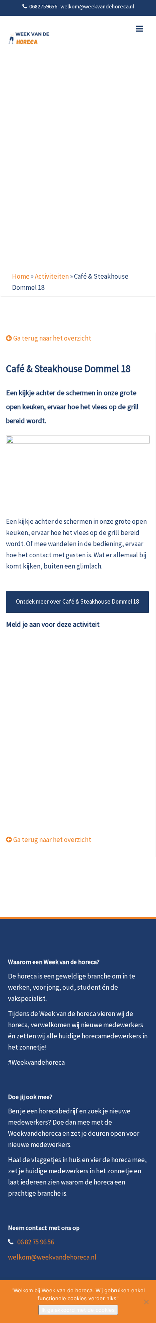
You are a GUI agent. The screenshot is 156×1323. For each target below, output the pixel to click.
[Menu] (139, 29)
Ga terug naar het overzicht (51, 338)
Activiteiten (52, 276)
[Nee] (146, 1302)
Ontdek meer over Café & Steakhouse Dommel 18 (77, 601)
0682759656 (43, 6)
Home (21, 276)
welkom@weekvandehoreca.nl (52, 1257)
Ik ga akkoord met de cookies (78, 1310)
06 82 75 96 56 (35, 1242)
